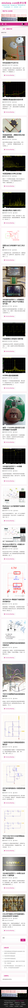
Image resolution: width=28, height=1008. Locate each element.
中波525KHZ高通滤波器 (9, 956)
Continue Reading (10, 75)
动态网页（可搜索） (19, 1006)
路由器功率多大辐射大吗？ (12, 210)
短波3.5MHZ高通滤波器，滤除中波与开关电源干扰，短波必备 (14, 962)
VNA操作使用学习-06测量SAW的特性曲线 (12, 467)
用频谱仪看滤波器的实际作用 (13, 100)
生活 (7, 1006)
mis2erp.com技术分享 (14, 2)
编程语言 (6, 1004)
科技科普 (24, 1004)
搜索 (4, 937)
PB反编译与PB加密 (8, 1002)
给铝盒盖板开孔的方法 (10, 63)
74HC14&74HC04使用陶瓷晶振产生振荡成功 (13, 837)
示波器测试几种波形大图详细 (13, 339)
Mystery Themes (20, 1000)
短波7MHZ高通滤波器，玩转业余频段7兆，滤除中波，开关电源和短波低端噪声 (14, 966)
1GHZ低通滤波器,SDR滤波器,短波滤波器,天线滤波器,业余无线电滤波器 (14, 952)
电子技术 (18, 1004)
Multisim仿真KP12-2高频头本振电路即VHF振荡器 (14, 545)
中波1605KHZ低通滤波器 (10, 958)
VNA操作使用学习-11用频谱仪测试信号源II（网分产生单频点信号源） (13, 302)
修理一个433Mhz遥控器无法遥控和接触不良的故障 (14, 429)
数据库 (22, 1002)
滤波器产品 (17, 1002)
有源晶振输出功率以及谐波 (12, 174)
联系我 (11, 1006)
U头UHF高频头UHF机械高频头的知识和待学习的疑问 (14, 915)
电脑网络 (12, 1004)
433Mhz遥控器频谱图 (10, 375)
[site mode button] (23, 24)
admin (16, 65)
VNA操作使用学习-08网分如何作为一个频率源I (14, 874)
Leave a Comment (8, 920)
